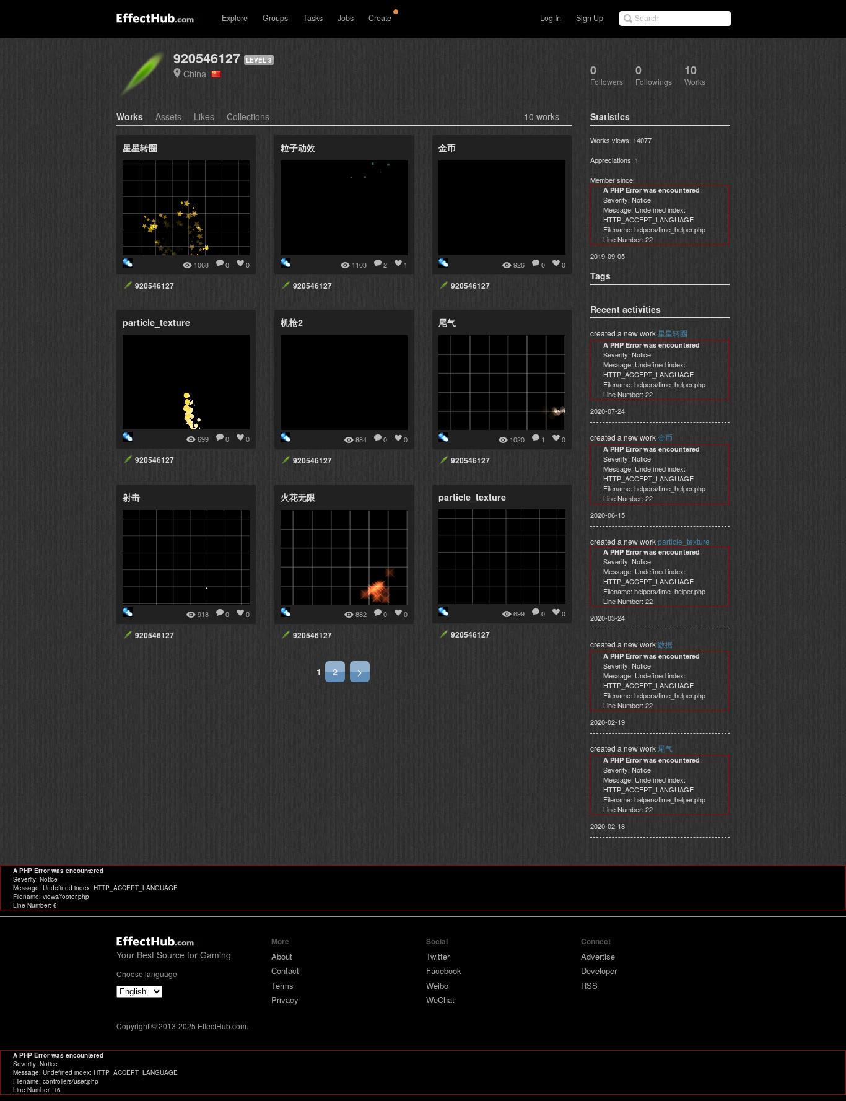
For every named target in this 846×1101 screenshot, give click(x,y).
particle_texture (684, 541)
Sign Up (589, 18)
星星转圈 (672, 333)
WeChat (440, 1000)
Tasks (313, 18)
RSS (589, 985)
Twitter (438, 956)
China (197, 73)
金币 (665, 437)
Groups (275, 18)
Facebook (443, 970)
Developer (599, 970)
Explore (235, 18)
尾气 (665, 748)
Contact (285, 970)
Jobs (346, 18)
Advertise (598, 956)
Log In (550, 18)
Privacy (285, 1000)
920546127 (206, 58)
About (281, 956)
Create (379, 18)
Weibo (437, 985)
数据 (665, 644)
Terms (282, 985)
